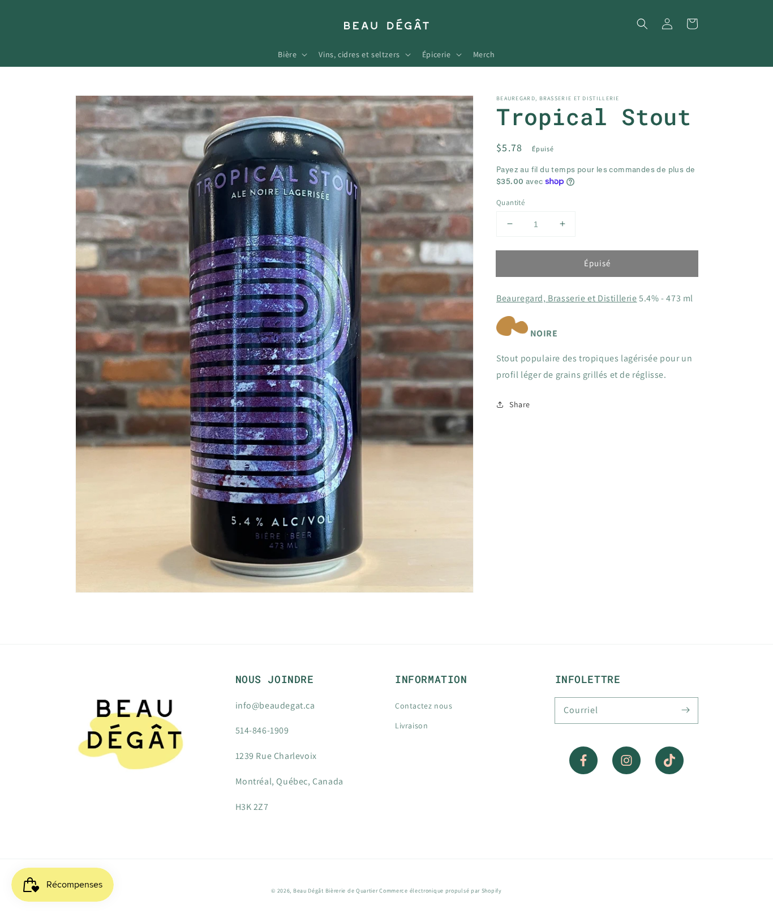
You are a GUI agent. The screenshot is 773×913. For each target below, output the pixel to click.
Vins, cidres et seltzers (359, 54)
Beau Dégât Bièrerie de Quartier (335, 890)
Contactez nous (423, 706)
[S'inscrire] (685, 710)
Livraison (411, 725)
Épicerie (436, 54)
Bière (287, 54)
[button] (642, 23)
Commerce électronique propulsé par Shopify (440, 890)
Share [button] (519, 404)
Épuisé (597, 262)
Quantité (510, 202)
